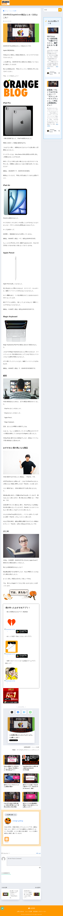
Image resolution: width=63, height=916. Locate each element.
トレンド (36, 750)
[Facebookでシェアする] (18, 712)
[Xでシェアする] (12, 712)
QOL (22, 750)
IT (18, 750)
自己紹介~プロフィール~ (39, 911)
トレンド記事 (35, 747)
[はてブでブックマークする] (24, 712)
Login (39, 853)
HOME (32, 908)
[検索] (60, 10)
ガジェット (29, 750)
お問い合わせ (20, 911)
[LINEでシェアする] (30, 712)
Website (6, 842)
